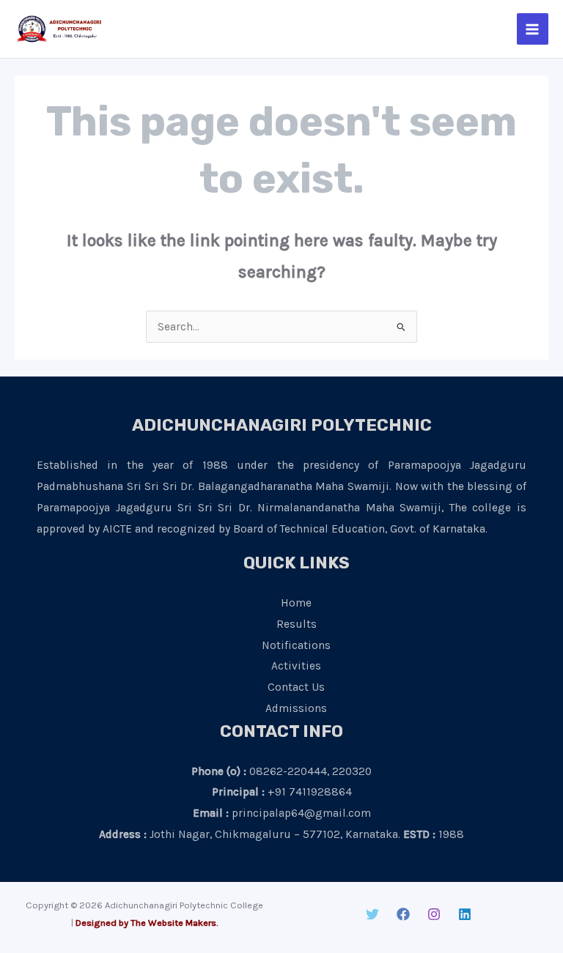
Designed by (102, 922)
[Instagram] (434, 914)
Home (296, 602)
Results (296, 624)
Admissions (296, 708)
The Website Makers (173, 922)
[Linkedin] (464, 914)
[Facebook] (403, 914)
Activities (296, 665)
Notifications (296, 645)
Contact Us (296, 687)
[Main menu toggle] (532, 29)
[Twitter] (372, 914)
